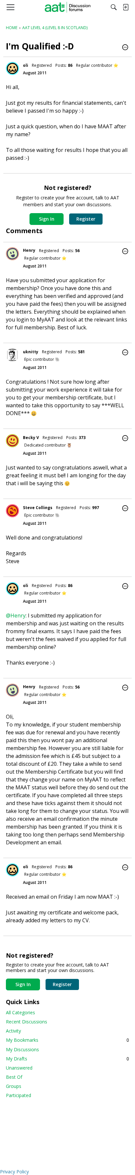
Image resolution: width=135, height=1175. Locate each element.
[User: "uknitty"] (12, 354)
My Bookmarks (67, 1040)
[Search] (114, 7)
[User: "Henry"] (12, 253)
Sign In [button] (46, 219)
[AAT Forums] (67, 7)
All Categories (20, 1012)
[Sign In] (125, 7)
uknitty (30, 352)
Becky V (31, 437)
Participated (18, 1095)
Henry (29, 250)
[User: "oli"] (12, 68)
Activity (13, 1031)
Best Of (14, 1077)
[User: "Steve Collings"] (12, 510)
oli (25, 65)
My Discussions (22, 1049)
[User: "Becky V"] (12, 440)
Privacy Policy (14, 1171)
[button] (125, 48)
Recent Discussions (26, 1022)
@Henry (16, 615)
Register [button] (85, 219)
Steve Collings (37, 507)
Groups (13, 1086)
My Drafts (67, 1059)
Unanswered (19, 1068)
